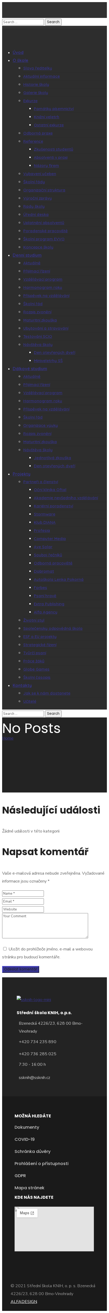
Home (7, 738)
